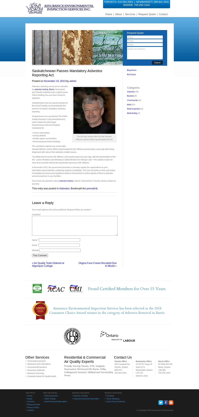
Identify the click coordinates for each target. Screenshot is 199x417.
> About (29, 399)
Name (35, 240)
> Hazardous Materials (35, 370)
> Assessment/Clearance (36, 367)
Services (130, 14)
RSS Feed (131, 74)
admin (72, 81)
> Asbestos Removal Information (85, 399)
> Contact (30, 410)
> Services (30, 401)
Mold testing (132, 113)
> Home (29, 396)
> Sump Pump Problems (115, 401)
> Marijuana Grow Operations (38, 364)
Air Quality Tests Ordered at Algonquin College (48, 264)
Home (108, 14)
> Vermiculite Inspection (35, 361)
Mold (129, 105)
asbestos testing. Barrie (44, 89)
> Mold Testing (49, 399)
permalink (92, 188)
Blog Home (132, 70)
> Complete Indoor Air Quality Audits (40, 376)
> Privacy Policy (32, 407)
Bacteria (130, 96)
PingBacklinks (141, 82)
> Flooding (109, 396)
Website (35, 250)
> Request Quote (33, 404)
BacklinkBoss (132, 79)
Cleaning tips (132, 100)
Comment (36, 214)
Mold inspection (133, 109)
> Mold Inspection (50, 396)
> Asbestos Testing (80, 396)
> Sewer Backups (112, 399)
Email (35, 245)
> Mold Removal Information (55, 401)
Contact (163, 14)
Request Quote (147, 14)
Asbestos (64, 188)
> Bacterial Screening (34, 373)
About (118, 14)
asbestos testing (66, 181)
